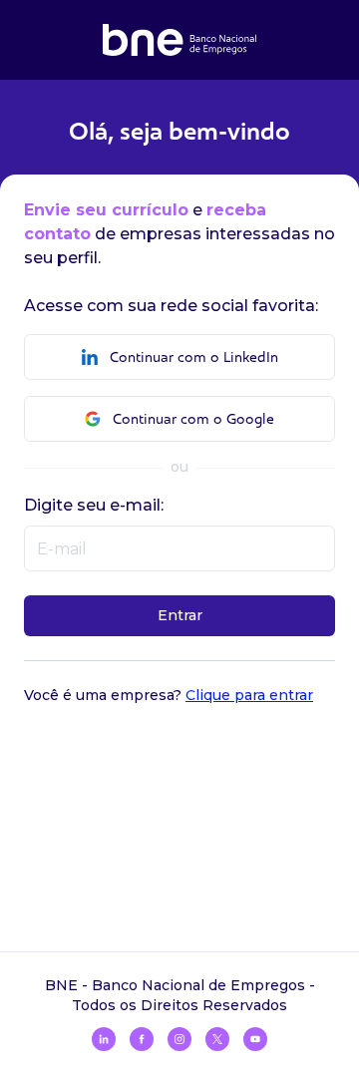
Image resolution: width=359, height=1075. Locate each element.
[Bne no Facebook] (142, 1039)
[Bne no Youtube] (255, 1039)
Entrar (180, 615)
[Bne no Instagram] (179, 1039)
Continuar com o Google (193, 419)
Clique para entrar (249, 695)
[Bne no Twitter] (217, 1039)
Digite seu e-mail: (94, 505)
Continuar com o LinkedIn (194, 357)
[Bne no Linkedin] (104, 1039)
